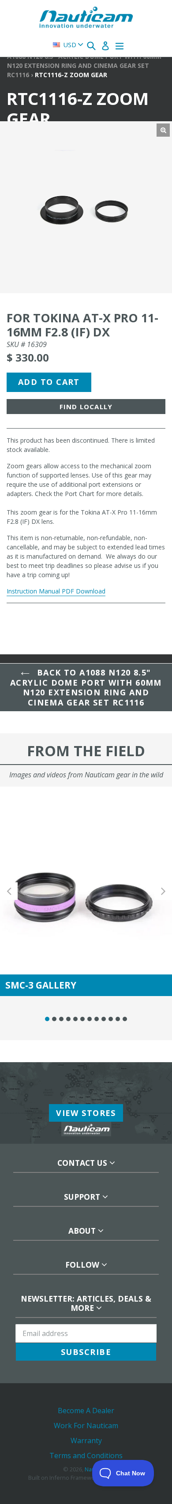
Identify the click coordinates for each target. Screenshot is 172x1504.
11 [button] (118, 1019)
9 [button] (103, 1019)
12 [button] (125, 1019)
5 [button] (75, 1019)
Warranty (86, 1440)
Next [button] (163, 891)
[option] (86, 891)
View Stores (86, 1113)
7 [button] (89, 1019)
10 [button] (110, 1019)
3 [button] (61, 1019)
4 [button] (68, 1019)
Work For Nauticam (86, 1425)
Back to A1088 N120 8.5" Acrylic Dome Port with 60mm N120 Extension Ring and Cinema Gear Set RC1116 (86, 687)
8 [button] (96, 1019)
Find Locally (86, 406)
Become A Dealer (86, 1410)
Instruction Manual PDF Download (56, 591)
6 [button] (82, 1019)
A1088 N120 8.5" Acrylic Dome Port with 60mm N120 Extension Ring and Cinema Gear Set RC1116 (84, 65)
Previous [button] (9, 891)
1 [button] (47, 1019)
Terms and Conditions (86, 1455)
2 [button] (54, 1019)
